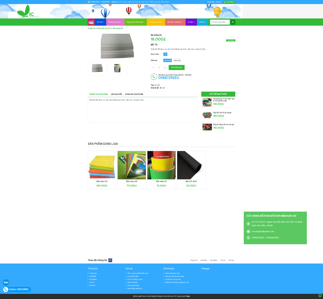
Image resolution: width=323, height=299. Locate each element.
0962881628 (105, 2)
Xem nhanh (107, 178)
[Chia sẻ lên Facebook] (158, 88)
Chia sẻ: (154, 88)
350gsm (177, 61)
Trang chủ (193, 260)
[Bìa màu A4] (132, 165)
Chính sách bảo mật (172, 273)
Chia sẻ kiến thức (133, 285)
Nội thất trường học (174, 22)
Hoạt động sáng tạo (134, 289)
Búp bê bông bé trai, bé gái (223, 124)
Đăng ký (218, 2)
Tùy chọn (95, 178)
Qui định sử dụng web (172, 279)
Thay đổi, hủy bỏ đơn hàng (174, 276)
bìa (156, 85)
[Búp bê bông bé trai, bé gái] (207, 127)
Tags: (153, 85)
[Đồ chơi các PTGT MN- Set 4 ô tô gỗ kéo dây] (207, 102)
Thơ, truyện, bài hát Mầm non (137, 273)
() (230, 2)
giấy (158, 85)
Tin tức (223, 260)
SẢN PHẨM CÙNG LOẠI (103, 144)
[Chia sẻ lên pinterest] (161, 88)
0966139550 (95, 2)
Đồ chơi (100, 22)
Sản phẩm (213, 260)
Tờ (165, 54)
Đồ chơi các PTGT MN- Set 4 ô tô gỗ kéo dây (224, 100)
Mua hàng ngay (176, 67)
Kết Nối (231, 260)
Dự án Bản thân (132, 276)
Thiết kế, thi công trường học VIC (177, 282)
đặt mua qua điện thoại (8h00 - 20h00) (175, 77)
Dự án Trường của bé (134, 279)
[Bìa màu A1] (161, 165)
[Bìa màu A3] (102, 165)
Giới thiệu (203, 260)
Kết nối (202, 22)
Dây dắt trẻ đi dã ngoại (222, 113)
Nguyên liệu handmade (135, 22)
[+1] (164, 88)
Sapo (188, 296)
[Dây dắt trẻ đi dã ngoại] (207, 115)
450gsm (167, 61)
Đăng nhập (210, 2)
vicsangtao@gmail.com (263, 231)
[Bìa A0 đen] (191, 165)
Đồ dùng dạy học (115, 22)
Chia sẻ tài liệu (132, 282)
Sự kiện (191, 22)
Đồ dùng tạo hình (155, 22)
